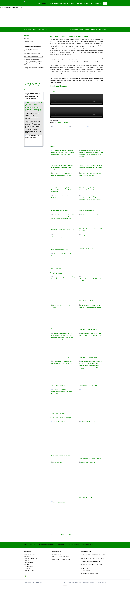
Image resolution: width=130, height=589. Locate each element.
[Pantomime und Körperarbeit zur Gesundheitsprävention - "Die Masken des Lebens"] (91, 157)
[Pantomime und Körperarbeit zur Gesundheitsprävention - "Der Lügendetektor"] (91, 202)
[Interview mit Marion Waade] (61, 517)
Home (25, 544)
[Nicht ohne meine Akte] (63, 241)
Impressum (75, 582)
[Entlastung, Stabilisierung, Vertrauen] (63, 344)
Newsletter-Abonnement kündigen (98, 582)
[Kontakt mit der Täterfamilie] (91, 372)
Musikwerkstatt (27, 44)
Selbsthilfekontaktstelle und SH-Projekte (33, 56)
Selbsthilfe (87, 29)
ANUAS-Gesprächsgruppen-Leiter (46, 544)
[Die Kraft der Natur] (63, 372)
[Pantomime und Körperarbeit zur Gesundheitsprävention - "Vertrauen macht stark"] (63, 202)
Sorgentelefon (60, 544)
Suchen (105, 3)
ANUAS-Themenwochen (29, 38)
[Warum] (63, 315)
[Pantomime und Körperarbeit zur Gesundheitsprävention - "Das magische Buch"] (63, 157)
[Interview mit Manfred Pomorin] (89, 479)
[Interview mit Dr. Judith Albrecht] (90, 439)
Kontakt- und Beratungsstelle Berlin (32, 53)
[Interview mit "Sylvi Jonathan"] (61, 437)
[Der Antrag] (63, 260)
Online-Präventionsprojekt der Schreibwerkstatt (31, 50)
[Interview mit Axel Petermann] (61, 478)
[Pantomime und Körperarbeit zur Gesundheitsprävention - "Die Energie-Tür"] (91, 179)
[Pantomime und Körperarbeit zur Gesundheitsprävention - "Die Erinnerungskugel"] (63, 179)
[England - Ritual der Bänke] (91, 344)
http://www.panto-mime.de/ (62, 122)
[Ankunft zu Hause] (63, 400)
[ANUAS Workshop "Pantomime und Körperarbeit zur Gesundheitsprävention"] (29, 107)
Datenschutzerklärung (84, 582)
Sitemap (64, 582)
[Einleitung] (63, 288)
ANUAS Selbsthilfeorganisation (76, 29)
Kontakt (69, 582)
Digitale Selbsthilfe (28, 41)
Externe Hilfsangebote (87, 544)
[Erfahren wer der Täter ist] (91, 316)
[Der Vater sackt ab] (91, 287)
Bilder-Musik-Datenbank (73, 544)
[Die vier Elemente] (90, 240)
